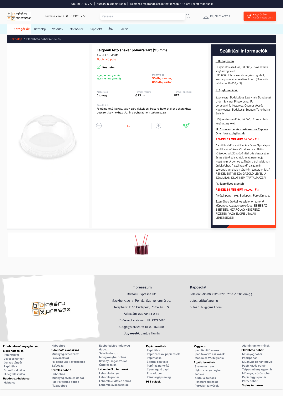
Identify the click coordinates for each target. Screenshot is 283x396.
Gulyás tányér (13, 362)
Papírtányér (11, 354)
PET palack (153, 381)
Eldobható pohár (252, 350)
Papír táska (154, 357)
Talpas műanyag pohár (257, 369)
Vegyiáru (200, 346)
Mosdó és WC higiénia (209, 357)
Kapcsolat (96, 29)
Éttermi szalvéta (157, 361)
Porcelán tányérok (207, 385)
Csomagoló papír (158, 369)
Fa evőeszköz (60, 357)
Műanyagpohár (252, 354)
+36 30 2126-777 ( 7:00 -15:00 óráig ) (226, 294)
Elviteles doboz (61, 370)
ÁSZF (111, 29)
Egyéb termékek (204, 362)
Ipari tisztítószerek (207, 350)
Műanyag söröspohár (256, 373)
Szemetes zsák (204, 366)
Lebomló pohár (109, 377)
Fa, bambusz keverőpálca (68, 361)
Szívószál (58, 365)
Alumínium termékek (256, 345)
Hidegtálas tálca (14, 374)
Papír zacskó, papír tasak (163, 354)
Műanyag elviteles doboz (68, 377)
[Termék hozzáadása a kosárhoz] (186, 125)
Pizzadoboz (59, 385)
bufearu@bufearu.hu (204, 300)
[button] (188, 16)
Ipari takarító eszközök (210, 354)
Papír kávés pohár (254, 365)
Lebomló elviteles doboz (115, 381)
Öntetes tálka (107, 364)
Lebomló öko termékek (113, 369)
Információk (76, 29)
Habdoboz (58, 345)
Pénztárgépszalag (159, 377)
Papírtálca (10, 366)
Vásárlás (57, 29)
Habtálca (9, 382)
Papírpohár (249, 357)
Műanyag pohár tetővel (257, 361)
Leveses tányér (14, 358)
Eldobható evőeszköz (65, 350)
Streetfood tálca (14, 370)
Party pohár (250, 381)
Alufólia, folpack (205, 377)
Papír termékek (156, 346)
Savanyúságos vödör (113, 361)
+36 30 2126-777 (81, 3)
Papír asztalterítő (158, 365)
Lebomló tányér (109, 373)
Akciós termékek (252, 385)
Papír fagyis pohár (254, 377)
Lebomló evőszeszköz (114, 384)
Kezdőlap (40, 29)
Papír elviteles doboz (65, 381)
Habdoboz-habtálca (16, 378)
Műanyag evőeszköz (65, 354)
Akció (124, 29)
